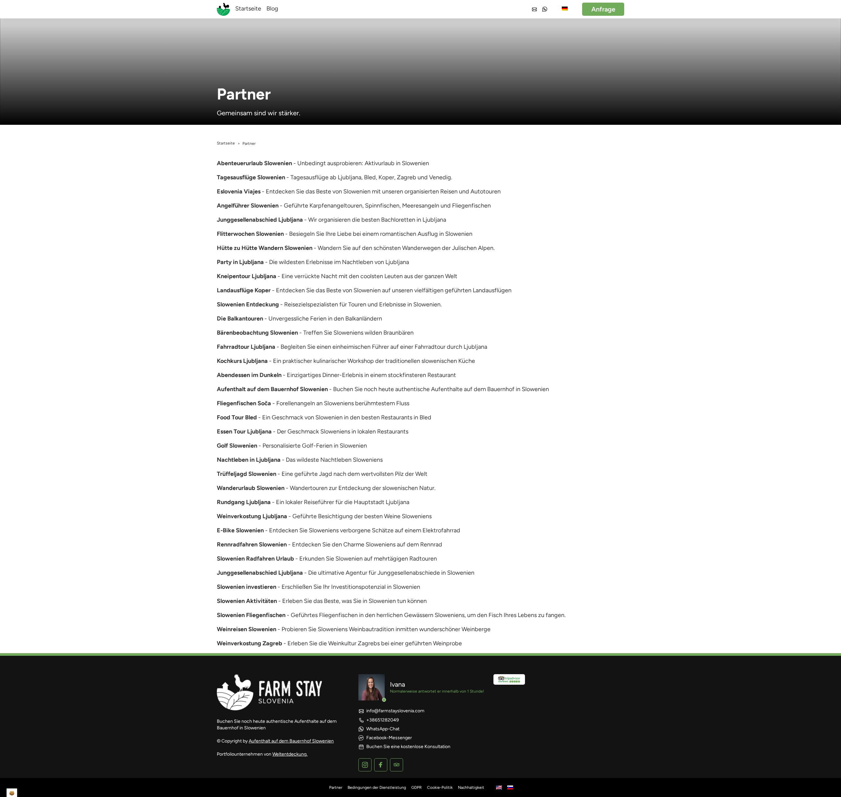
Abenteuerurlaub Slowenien (254, 163)
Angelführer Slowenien (248, 205)
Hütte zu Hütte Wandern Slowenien (264, 248)
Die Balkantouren (240, 318)
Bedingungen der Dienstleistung (377, 787)
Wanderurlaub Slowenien (250, 488)
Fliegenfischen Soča (244, 403)
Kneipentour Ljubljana (246, 276)
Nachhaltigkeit (471, 787)
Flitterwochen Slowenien (250, 233)
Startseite (248, 8)
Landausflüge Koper (244, 290)
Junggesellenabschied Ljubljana (260, 219)
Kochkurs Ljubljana (242, 361)
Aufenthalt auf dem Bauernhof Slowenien (272, 389)
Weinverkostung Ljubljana (252, 516)
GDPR (416, 787)
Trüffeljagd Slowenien (246, 473)
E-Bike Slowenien (240, 530)
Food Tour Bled (237, 417)
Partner (335, 787)
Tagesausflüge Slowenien (251, 177)
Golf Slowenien (237, 445)
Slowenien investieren (246, 586)
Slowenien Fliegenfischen (251, 615)
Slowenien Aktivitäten (247, 601)
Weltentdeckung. (289, 754)
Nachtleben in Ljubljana (249, 459)
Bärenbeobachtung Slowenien (257, 332)
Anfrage (603, 9)
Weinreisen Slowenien (246, 629)
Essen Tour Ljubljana (244, 431)
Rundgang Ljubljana (244, 502)
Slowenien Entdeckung (248, 304)
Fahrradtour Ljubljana (246, 346)
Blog (272, 8)
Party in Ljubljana (240, 262)
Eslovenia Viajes (239, 191)
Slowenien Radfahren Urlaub (255, 558)
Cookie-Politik (440, 787)
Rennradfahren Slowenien (252, 544)
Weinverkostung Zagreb (249, 643)
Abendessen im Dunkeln (249, 375)
